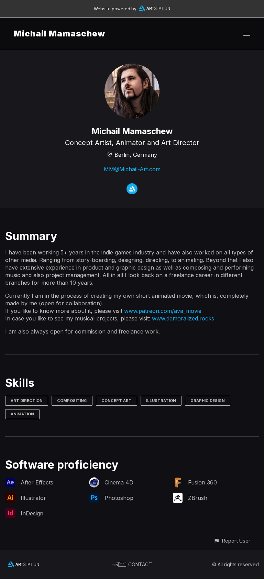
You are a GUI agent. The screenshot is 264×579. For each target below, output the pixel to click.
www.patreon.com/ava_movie (162, 310)
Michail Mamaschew (59, 34)
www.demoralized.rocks (183, 318)
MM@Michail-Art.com (132, 169)
